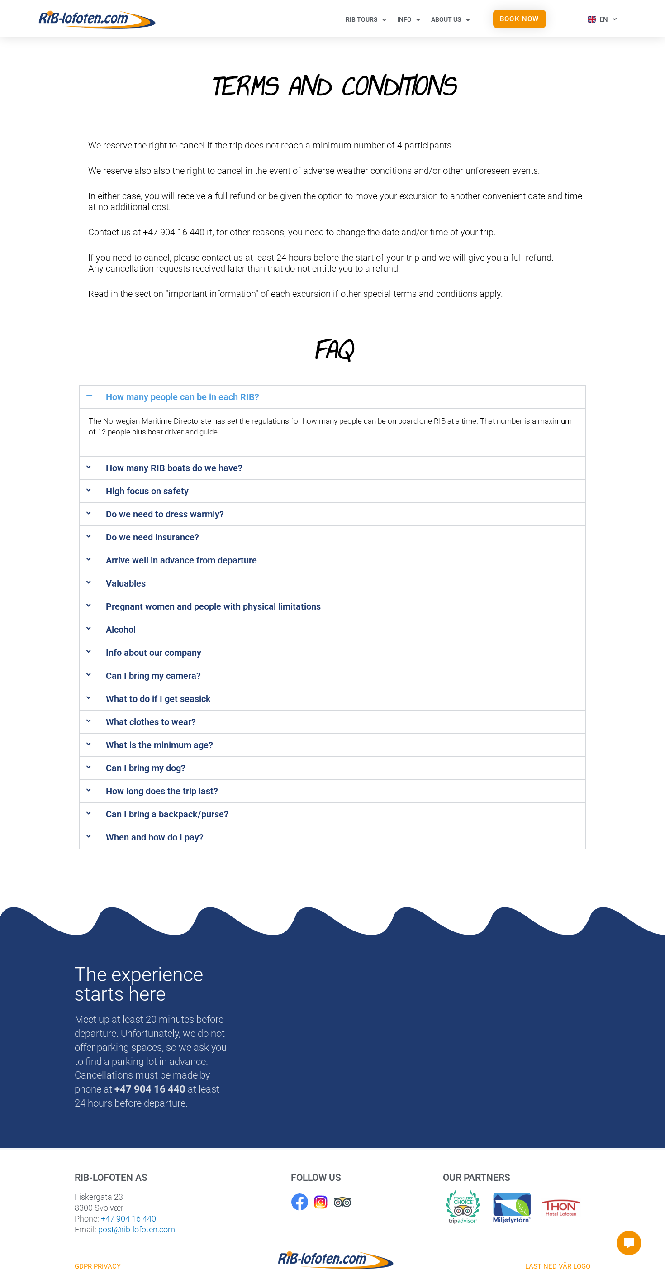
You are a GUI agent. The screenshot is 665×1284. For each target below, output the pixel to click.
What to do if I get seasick (158, 698)
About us (446, 19)
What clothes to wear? (151, 721)
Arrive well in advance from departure (181, 560)
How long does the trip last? (162, 791)
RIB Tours (362, 19)
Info (404, 19)
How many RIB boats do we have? (174, 468)
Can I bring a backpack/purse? (167, 814)
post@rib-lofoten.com (136, 1229)
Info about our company (153, 652)
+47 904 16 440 (128, 1218)
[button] (332, 397)
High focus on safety (147, 491)
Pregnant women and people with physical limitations (213, 606)
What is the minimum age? (159, 745)
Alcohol (121, 629)
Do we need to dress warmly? (165, 514)
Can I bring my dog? (145, 768)
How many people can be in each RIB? (182, 396)
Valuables (126, 583)
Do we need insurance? (152, 537)
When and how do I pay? (155, 837)
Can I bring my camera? (153, 675)
